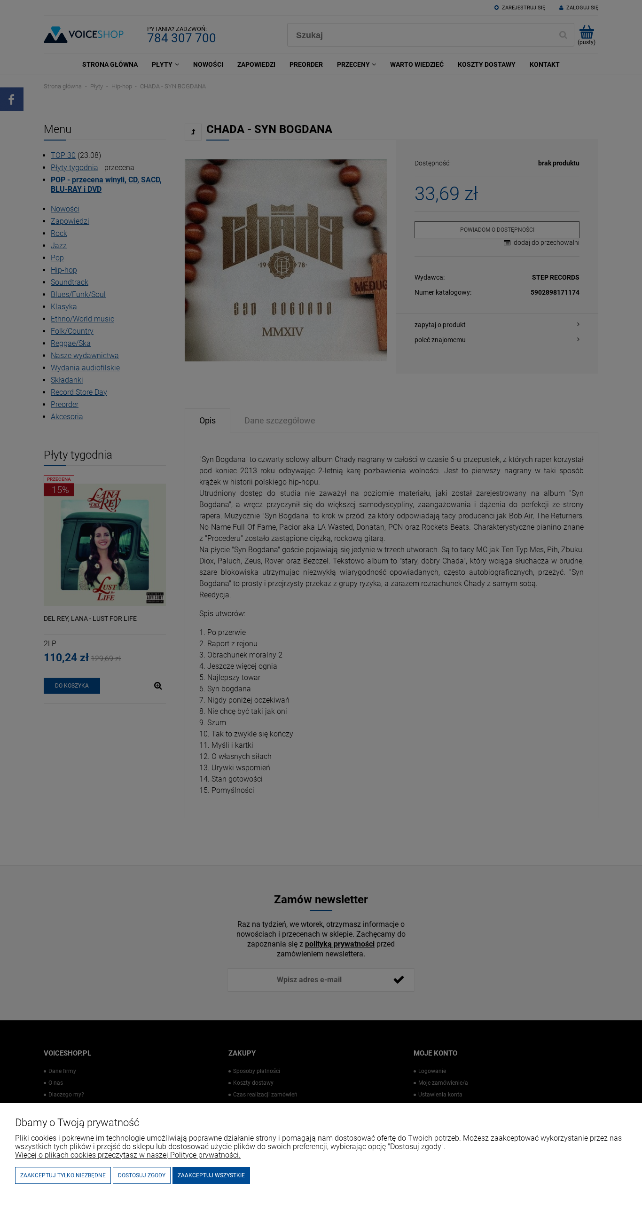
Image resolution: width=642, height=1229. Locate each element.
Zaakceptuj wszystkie (211, 1175)
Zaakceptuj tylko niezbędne (63, 1175)
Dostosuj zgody (141, 1175)
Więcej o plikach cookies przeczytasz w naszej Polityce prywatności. (128, 1155)
